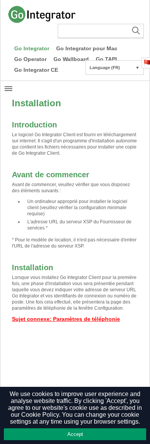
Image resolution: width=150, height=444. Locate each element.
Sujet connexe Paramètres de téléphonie (66, 319)
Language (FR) (115, 67)
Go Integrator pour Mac (86, 48)
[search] (101, 31)
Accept (75, 434)
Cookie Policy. (40, 414)
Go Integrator (31, 48)
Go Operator (30, 59)
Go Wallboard (71, 59)
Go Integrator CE (36, 70)
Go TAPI (106, 59)
